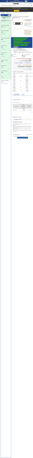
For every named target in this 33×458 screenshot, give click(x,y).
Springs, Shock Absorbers (16, 12)
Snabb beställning (21, 66)
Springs (21, 12)
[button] (26, 1)
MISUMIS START (2, 12)
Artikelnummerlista (16, 94)
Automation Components (9, 12)
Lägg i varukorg (29, 66)
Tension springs (25, 12)
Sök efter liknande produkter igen (23, 137)
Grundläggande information (18, 119)
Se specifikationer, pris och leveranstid (6, 19)
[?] (27, 90)
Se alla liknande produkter (29, 134)
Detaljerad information (23, 94)
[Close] (31, 7)
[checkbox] (5, 21)
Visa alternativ (3, 34)
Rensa (9, 28)
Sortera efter (26, 106)
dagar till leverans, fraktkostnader (27, 69)
